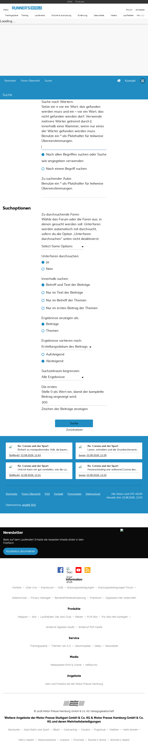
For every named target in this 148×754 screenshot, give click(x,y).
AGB (60, 587)
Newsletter (111, 645)
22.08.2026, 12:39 (96, 455)
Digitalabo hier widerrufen (121, 597)
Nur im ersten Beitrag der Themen (72, 308)
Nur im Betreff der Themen (66, 300)
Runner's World (97, 739)
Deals (98, 645)
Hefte (69, 2)
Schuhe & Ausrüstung (61, 15)
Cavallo (85, 729)
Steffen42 (14, 455)
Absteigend (54, 361)
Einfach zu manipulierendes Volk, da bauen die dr (43, 449)
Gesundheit (99, 15)
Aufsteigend (55, 354)
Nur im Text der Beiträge (64, 292)
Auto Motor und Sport (36, 729)
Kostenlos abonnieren (20, 551)
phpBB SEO (29, 505)
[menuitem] (130, 81)
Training (24, 15)
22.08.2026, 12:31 (31, 475)
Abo (34, 616)
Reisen (79, 616)
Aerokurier (14, 729)
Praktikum (96, 597)
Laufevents (40, 15)
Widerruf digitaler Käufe (60, 627)
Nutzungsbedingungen (80, 587)
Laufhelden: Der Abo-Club (55, 616)
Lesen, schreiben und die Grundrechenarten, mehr (113, 449)
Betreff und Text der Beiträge (68, 285)
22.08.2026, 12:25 (96, 475)
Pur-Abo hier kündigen (115, 616)
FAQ (47, 494)
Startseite (11, 494)
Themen (52, 330)
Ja (47, 262)
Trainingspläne (11, 15)
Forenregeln (74, 494)
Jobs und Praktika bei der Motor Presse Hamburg (74, 683)
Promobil (78, 739)
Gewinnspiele (83, 645)
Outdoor (64, 739)
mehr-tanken (130, 729)
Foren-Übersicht (31, 494)
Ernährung (82, 15)
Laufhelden (128, 15)
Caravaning (70, 729)
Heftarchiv (91, 664)
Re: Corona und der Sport (33, 446)
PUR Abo (92, 616)
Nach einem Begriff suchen (66, 168)
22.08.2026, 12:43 (31, 455)
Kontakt (16, 587)
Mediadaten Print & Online (66, 664)
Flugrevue (100, 729)
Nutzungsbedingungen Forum (115, 587)
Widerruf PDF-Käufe (90, 627)
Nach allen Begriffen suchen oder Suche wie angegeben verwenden (74, 158)
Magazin (23, 616)
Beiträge (52, 324)
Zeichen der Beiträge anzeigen (65, 409)
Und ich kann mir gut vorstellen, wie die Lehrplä (43, 469)
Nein (49, 269)
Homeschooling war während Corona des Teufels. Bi (113, 469)
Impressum (47, 587)
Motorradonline (47, 739)
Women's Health (120, 739)
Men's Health (26, 739)
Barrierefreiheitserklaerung (70, 597)
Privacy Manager (41, 597)
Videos (114, 15)
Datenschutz (93, 494)
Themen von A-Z (61, 645)
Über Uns (31, 587)
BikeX (56, 729)
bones (82, 455)
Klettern (114, 729)
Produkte (79, 2)
